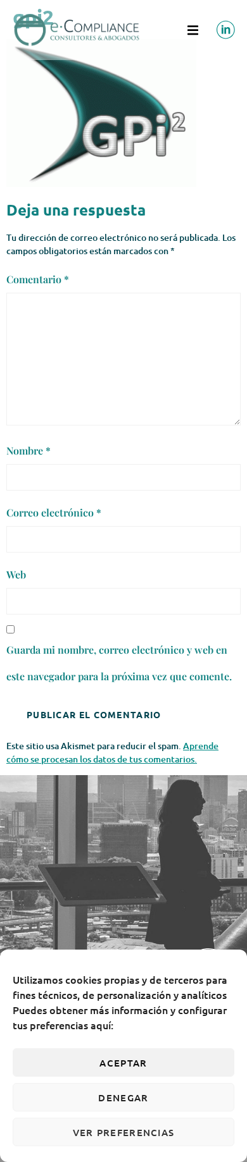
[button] (193, 30)
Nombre (28, 450)
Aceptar (123, 1062)
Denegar (123, 1097)
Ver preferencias (124, 1132)
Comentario (37, 279)
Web (16, 574)
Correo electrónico (53, 512)
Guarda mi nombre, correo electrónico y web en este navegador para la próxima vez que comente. (119, 663)
